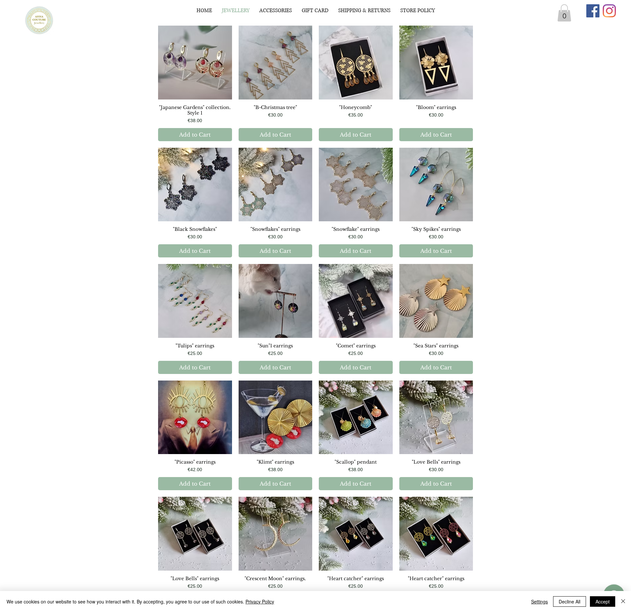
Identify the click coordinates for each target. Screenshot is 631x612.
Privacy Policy (259, 601)
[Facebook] (592, 10)
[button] (564, 13)
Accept (603, 601)
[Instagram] (609, 10)
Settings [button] (539, 601)
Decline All (569, 601)
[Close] (623, 601)
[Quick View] (195, 62)
